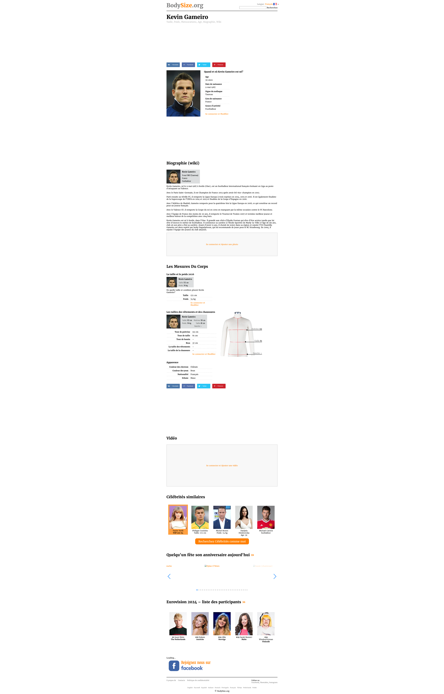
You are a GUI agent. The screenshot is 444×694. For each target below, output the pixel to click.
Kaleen (200, 638)
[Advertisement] (222, 41)
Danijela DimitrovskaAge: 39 (244, 532)
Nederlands (247, 687)
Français (233, 687)
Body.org (184, 5)
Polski (254, 687)
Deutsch (217, 687)
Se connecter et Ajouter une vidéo (222, 465)
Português (225, 687)
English (190, 687)
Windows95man (266, 638)
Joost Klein (178, 638)
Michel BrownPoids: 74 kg (222, 532)
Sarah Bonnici (244, 638)
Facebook (255, 682)
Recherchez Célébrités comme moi (222, 541)
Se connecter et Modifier (216, 114)
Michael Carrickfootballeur (266, 532)
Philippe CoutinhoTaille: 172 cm (200, 532)
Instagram (273, 682)
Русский (197, 687)
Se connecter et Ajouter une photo (222, 244)
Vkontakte (264, 682)
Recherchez (272, 7)
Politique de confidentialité (198, 680)
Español (204, 687)
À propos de (171, 680)
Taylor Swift (178, 532)
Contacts (181, 680)
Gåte (222, 638)
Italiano (210, 687)
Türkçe (239, 687)
